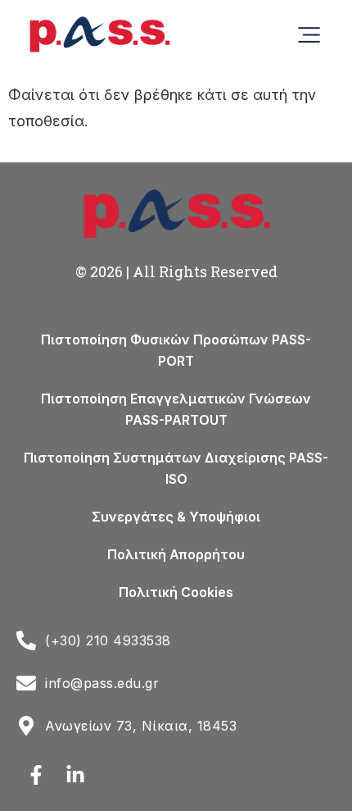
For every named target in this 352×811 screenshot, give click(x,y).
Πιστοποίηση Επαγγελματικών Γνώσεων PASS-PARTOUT (176, 409)
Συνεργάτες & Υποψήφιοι (176, 516)
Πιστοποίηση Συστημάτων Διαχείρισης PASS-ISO (176, 468)
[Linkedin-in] (75, 775)
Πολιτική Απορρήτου (176, 554)
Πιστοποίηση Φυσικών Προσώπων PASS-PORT (176, 350)
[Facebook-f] (36, 775)
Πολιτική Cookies (176, 592)
